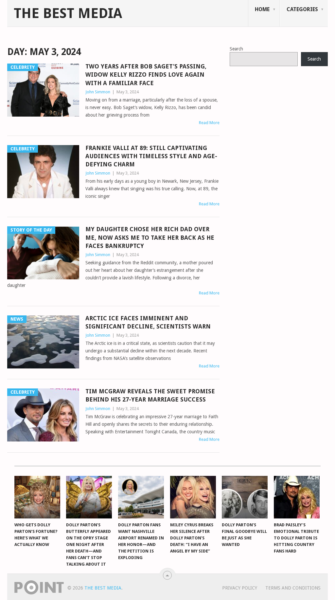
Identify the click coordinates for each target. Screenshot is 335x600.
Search (236, 48)
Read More (209, 122)
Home (262, 9)
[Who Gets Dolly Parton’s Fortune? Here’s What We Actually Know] (37, 497)
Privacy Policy (239, 588)
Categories (302, 9)
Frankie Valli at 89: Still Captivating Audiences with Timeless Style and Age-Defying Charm (151, 156)
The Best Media (68, 13)
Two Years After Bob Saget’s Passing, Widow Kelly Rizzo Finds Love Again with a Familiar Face (145, 74)
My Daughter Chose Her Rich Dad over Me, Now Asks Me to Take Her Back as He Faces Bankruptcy (149, 237)
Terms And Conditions (293, 588)
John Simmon (97, 91)
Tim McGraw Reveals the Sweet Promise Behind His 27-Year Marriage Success (150, 395)
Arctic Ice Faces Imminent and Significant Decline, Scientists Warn (148, 322)
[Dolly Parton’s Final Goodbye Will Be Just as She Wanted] (245, 497)
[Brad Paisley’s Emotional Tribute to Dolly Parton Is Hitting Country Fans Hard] (297, 497)
